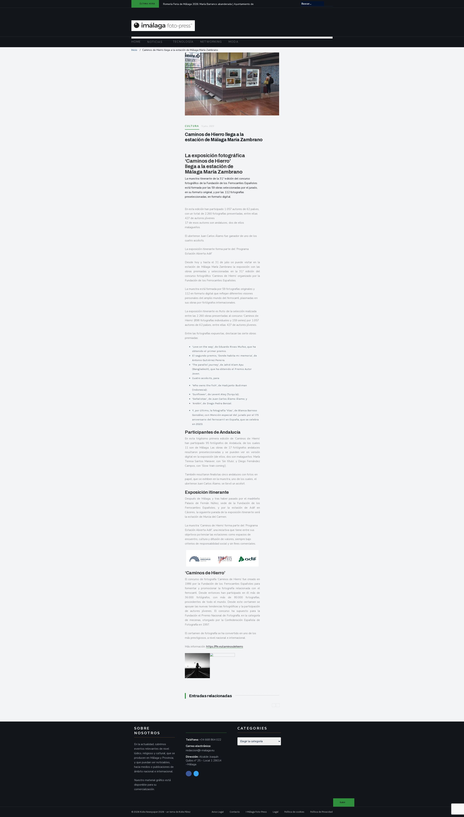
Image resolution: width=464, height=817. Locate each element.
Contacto (235, 811)
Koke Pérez (184, 811)
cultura (192, 126)
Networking (211, 42)
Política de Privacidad (321, 811)
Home (136, 42)
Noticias (155, 42)
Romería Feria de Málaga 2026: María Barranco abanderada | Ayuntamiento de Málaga (208, 6)
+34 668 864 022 (210, 739)
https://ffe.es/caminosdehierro (224, 646)
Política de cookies (294, 811)
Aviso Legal (218, 811)
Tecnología (183, 42)
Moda (233, 42)
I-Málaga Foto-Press (256, 811)
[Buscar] (330, 3)
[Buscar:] (312, 3)
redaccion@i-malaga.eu (200, 750)
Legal (275, 811)
